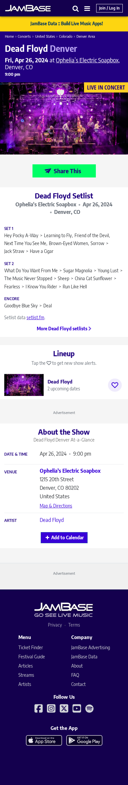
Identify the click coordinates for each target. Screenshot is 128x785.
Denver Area (85, 36)
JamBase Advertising (90, 647)
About (77, 666)
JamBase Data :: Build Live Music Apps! (67, 23)
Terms (74, 625)
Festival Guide (31, 656)
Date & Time (16, 454)
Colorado (66, 36)
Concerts (24, 36)
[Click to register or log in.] (115, 385)
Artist (10, 521)
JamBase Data (84, 656)
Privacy (55, 625)
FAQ (75, 675)
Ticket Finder (30, 647)
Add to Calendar (67, 537)
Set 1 (8, 229)
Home (9, 36)
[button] (76, 8)
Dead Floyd (52, 520)
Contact (78, 684)
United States (45, 36)
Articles (25, 666)
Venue (10, 472)
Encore (11, 299)
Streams (26, 675)
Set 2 (9, 264)
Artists (24, 684)
